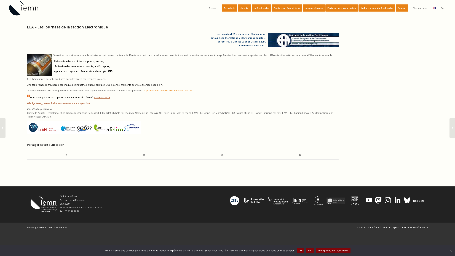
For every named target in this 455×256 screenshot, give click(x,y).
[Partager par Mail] (300, 154)
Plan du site (418, 200)
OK (300, 250)
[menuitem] (213, 8)
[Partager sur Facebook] (66, 154)
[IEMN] (26, 8)
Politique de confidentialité (333, 250)
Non (310, 250)
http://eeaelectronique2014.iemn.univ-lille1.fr (168, 90)
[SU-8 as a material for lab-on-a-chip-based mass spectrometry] (3, 128)
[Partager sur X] (144, 154)
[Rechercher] (442, 8)
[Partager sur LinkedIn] (222, 154)
